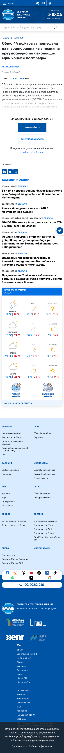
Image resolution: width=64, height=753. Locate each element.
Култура (6, 493)
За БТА (20, 650)
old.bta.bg (21, 719)
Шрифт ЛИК (23, 690)
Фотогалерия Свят (43, 525)
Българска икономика (44, 474)
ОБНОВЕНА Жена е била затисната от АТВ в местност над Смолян (32, 224)
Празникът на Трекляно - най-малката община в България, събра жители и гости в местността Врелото (32, 279)
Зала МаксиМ (23, 698)
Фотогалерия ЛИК (43, 529)
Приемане (17, 746)
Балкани (7, 463)
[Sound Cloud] (32, 577)
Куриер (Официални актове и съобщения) (15, 449)
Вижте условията (32, 152)
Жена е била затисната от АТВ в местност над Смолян (25, 210)
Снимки (38, 514)
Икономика (41, 463)
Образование (8, 501)
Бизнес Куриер (41, 478)
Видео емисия (8, 555)
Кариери (21, 674)
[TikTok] (55, 572)
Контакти (22, 711)
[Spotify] (13, 577)
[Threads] (24, 572)
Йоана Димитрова (10, 67)
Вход (57, 14)
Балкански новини (10, 470)
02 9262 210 (34, 585)
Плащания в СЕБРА (26, 715)
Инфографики (42, 548)
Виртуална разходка (27, 654)
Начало (5, 38)
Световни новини (42, 433)
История (21, 666)
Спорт (37, 486)
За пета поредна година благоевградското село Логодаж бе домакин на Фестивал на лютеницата (32, 194)
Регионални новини (11, 437)
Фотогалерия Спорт (44, 533)
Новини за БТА (24, 658)
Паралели (38, 437)
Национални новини (11, 433)
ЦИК (4, 454)
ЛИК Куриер (7, 505)
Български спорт (42, 497)
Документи (22, 670)
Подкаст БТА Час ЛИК (12, 563)
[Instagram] (16, 572)
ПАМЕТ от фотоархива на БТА (47, 538)
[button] (37, 3)
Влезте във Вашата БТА (32, 139)
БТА (19, 645)
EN (43, 3)
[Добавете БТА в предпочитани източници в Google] (50, 577)
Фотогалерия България (45, 521)
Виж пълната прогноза (18, 403)
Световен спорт (42, 493)
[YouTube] (32, 572)
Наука (4, 497)
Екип (19, 707)
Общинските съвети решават (12, 442)
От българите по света (14, 521)
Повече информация (40, 746)
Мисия (20, 662)
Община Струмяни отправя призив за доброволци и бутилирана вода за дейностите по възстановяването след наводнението (30, 242)
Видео (5, 548)
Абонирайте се (32, 127)
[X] (40, 572)
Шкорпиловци (23, 682)
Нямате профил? (54, 18)
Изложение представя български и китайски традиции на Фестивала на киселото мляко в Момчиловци (28, 261)
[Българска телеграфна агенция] (8, 608)
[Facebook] (8, 572)
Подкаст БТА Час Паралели (15, 559)
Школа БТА (22, 678)
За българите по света (13, 525)
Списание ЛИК (23, 703)
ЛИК (4, 486)
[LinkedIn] (48, 572)
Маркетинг (22, 694)
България (18, 38)
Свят (36, 426)
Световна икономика (44, 470)
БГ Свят (6, 514)
